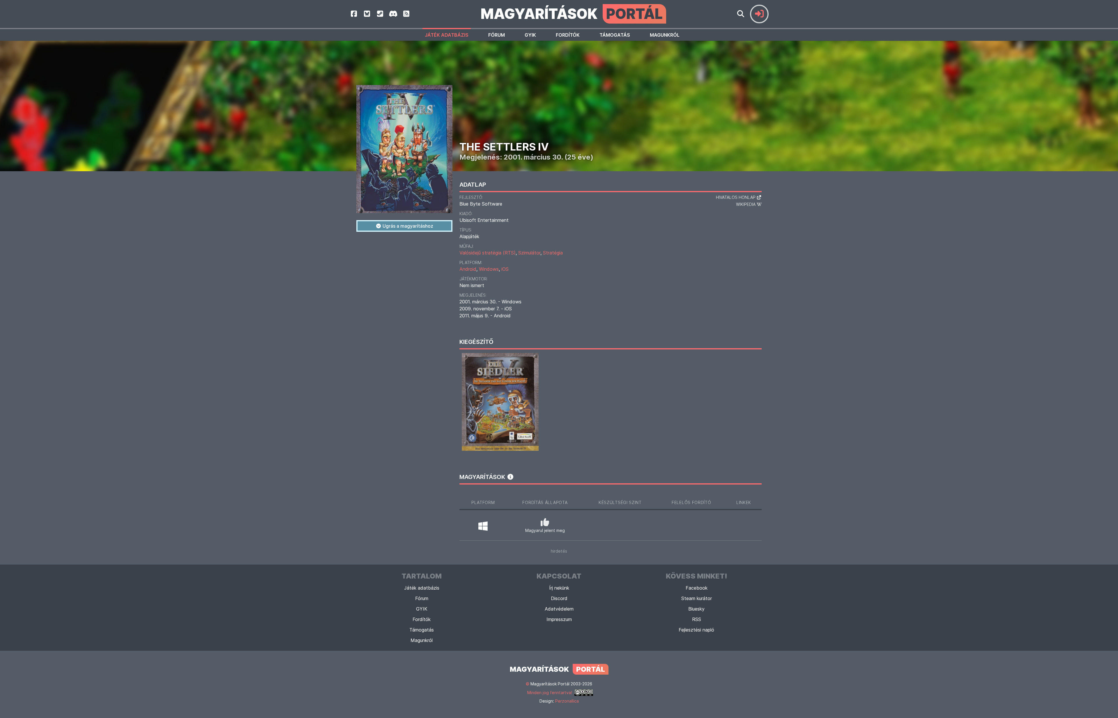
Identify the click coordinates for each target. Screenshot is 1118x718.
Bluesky (696, 609)
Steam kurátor (696, 598)
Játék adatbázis (446, 35)
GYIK (530, 35)
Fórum (496, 35)
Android (467, 269)
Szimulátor (529, 253)
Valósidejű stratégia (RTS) (487, 253)
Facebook (696, 588)
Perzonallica (567, 700)
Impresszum (559, 619)
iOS (505, 269)
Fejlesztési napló (696, 630)
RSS (696, 619)
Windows (489, 269)
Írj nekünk (559, 588)
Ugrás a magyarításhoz (407, 226)
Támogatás (614, 35)
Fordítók (568, 35)
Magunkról (665, 35)
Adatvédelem (559, 609)
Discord (559, 598)
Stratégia (553, 253)
